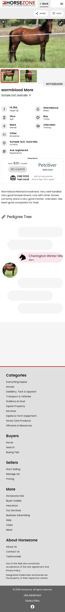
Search (10, 447)
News (9, 530)
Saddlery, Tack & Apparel (21, 391)
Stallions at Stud (15, 401)
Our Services (13, 510)
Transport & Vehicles (18, 396)
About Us (11, 547)
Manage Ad (13, 474)
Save (59, 13)
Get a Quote (18, 169)
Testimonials (13, 556)
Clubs (9, 525)
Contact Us (13, 551)
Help (8, 520)
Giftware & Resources (19, 425)
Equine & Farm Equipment (21, 416)
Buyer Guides (13, 500)
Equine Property (15, 406)
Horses (10, 387)
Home (9, 442)
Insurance (12, 505)
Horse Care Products (18, 420)
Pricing (10, 479)
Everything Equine (16, 382)
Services (11, 411)
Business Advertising (18, 515)
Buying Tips (12, 452)
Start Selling (13, 469)
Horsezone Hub (15, 496)
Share (43, 13)
